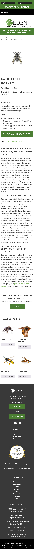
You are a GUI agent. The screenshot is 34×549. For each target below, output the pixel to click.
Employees (17, 436)
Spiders (17, 496)
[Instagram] (19, 424)
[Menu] (2, 12)
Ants (17, 487)
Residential (17, 484)
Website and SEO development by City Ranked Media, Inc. (17, 548)
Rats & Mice (17, 494)
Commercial (17, 482)
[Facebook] (15, 424)
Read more (7, 345)
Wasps (17, 499)
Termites (17, 492)
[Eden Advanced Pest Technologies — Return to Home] (17, 23)
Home (3, 38)
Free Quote (17, 307)
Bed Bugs (17, 489)
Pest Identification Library (15, 38)
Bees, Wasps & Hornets (16, 141)
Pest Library (17, 439)
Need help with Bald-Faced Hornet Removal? (17, 134)
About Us (17, 434)
